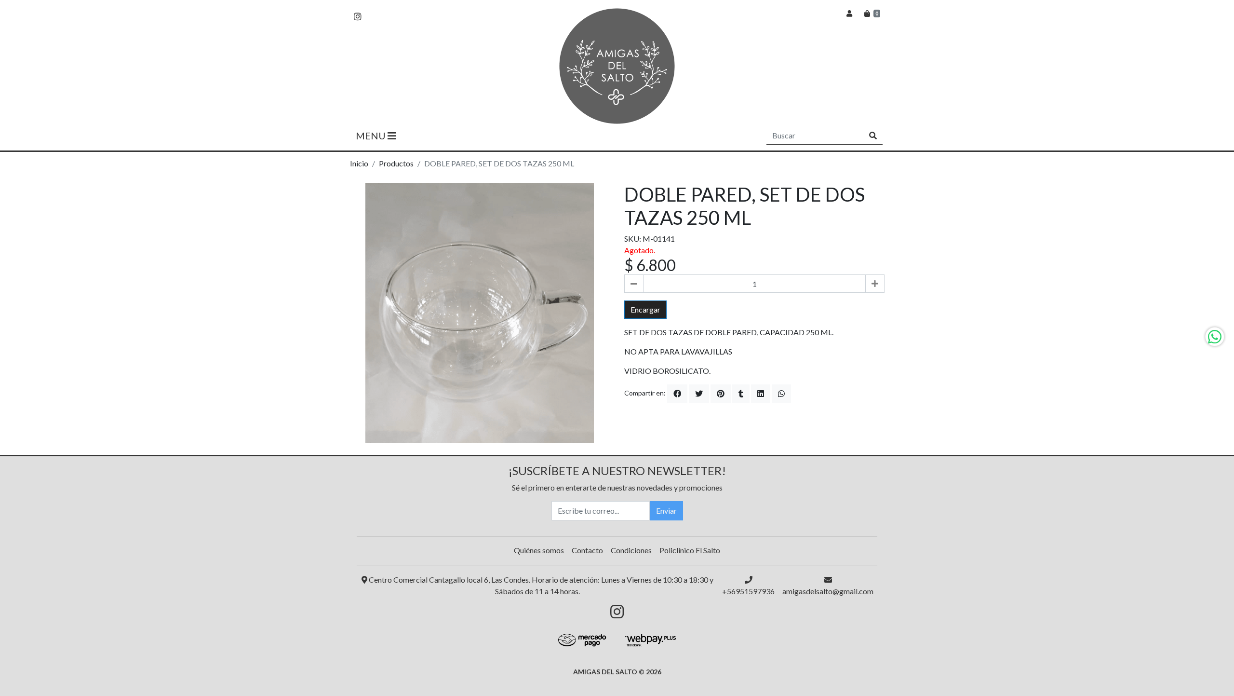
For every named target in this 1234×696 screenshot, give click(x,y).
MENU (372, 135)
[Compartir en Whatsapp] (781, 393)
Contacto (587, 550)
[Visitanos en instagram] (357, 16)
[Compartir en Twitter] (699, 393)
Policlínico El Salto (689, 550)
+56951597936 (748, 591)
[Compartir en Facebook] (677, 393)
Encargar (645, 309)
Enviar (666, 510)
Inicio (359, 163)
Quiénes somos (539, 550)
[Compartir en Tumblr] (741, 393)
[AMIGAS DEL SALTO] (617, 66)
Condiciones (631, 550)
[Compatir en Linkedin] (760, 393)
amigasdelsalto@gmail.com (827, 591)
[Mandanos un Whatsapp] (1214, 336)
